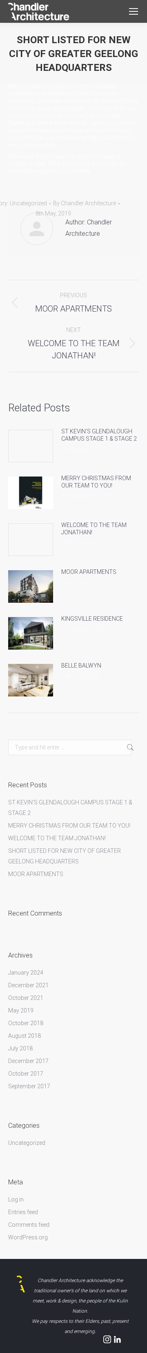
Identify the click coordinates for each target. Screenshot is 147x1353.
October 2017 (25, 1073)
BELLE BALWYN (81, 665)
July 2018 (20, 1048)
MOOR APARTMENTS (88, 572)
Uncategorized (26, 1143)
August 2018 (24, 1035)
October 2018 (25, 1023)
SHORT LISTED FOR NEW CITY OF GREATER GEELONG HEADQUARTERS (64, 856)
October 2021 (25, 998)
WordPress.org (28, 1237)
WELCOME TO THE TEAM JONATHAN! (94, 529)
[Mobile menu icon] (133, 11)
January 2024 (25, 972)
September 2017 (29, 1086)
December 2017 (28, 1061)
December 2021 (28, 985)
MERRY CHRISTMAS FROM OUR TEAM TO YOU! (96, 482)
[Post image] (30, 446)
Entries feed (23, 1212)
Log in (16, 1199)
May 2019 (20, 1010)
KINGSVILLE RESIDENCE (92, 618)
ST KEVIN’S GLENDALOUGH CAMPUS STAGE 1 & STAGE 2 (99, 435)
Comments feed (28, 1224)
